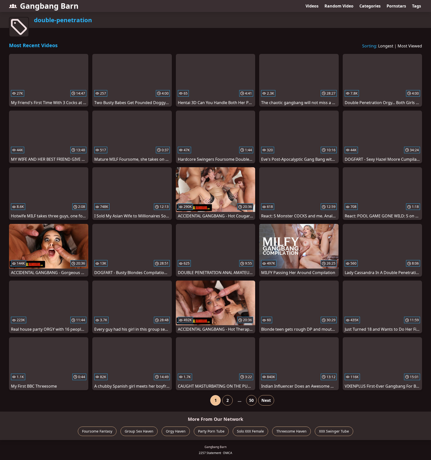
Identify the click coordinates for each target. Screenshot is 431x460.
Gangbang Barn (49, 6)
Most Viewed (410, 46)
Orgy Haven (176, 431)
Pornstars (396, 6)
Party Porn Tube (211, 431)
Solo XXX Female (250, 431)
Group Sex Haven (139, 431)
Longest (385, 46)
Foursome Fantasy (97, 431)
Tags (416, 6)
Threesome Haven (291, 431)
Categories (370, 6)
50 (251, 400)
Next (266, 400)
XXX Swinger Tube (334, 431)
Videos (312, 6)
